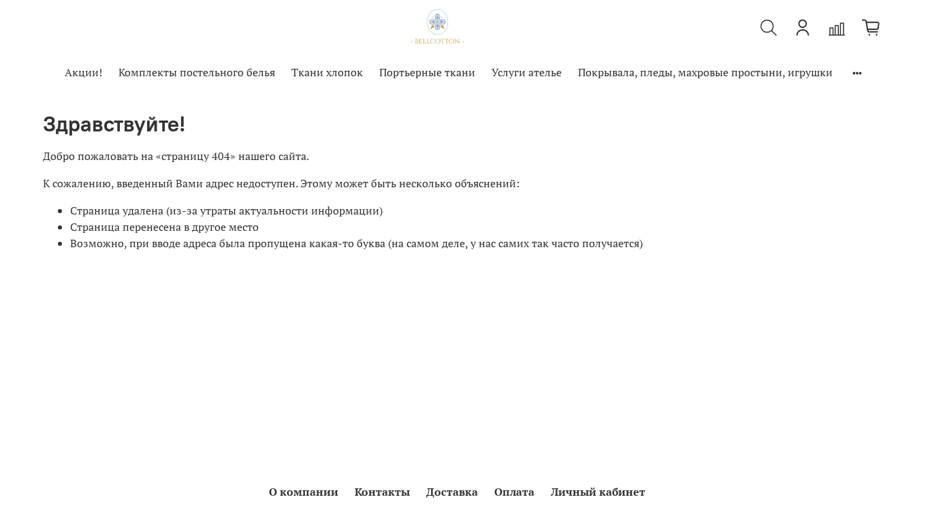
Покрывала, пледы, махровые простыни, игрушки (705, 72)
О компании (303, 491)
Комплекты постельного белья (196, 72)
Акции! (83, 72)
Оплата (514, 491)
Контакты (382, 491)
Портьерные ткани (427, 72)
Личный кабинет (598, 491)
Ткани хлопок (327, 72)
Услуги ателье (527, 72)
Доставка (452, 491)
